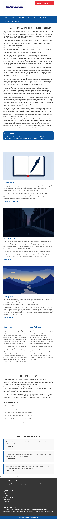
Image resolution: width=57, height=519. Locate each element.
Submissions (6, 501)
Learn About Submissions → (11, 201)
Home (6, 17)
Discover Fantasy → (8, 317)
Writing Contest (6, 495)
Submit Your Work (44, 3)
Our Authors (9, 21)
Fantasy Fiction (6, 499)
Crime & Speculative (24, 17)
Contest (13, 17)
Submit (17, 21)
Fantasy (35, 17)
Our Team (43, 17)
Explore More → (8, 259)
